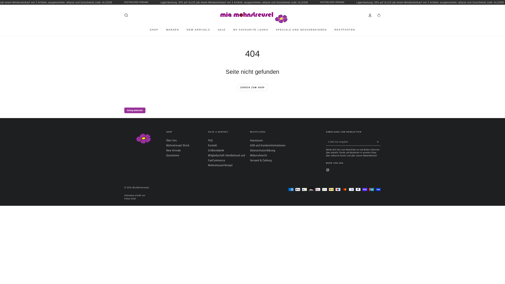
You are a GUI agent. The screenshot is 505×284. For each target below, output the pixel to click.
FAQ (210, 140)
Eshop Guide (130, 198)
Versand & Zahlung (261, 160)
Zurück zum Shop (252, 87)
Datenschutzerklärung (262, 150)
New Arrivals (173, 150)
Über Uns (171, 140)
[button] (126, 15)
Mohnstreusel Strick (177, 145)
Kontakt (212, 145)
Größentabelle (216, 150)
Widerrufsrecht (258, 155)
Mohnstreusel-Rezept (220, 165)
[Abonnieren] (379, 141)
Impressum (256, 140)
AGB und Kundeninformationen (268, 145)
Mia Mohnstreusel (140, 187)
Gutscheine (172, 155)
